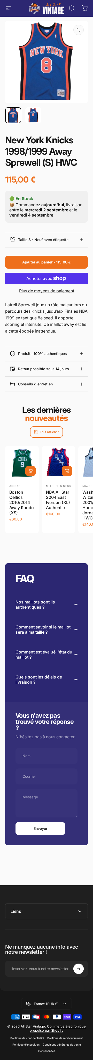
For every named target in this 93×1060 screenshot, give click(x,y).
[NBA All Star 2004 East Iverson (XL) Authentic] (58, 462)
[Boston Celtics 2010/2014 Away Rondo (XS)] (22, 462)
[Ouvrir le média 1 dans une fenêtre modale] (78, 30)
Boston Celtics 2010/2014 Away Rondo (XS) (21, 502)
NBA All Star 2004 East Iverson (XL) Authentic (58, 500)
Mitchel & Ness (58, 485)
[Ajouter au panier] (30, 471)
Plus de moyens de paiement (46, 290)
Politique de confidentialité (27, 1038)
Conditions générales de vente (62, 1044)
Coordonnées (46, 1051)
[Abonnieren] (78, 969)
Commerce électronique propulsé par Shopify (58, 1028)
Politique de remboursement (65, 1038)
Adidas (14, 485)
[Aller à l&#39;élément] (13, 115)
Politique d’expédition (26, 1044)
